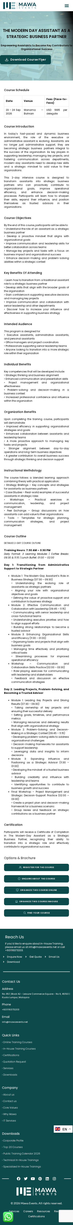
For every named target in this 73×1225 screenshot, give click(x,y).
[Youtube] (32, 1178)
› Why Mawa (9, 1114)
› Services (7, 1068)
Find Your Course (38, 912)
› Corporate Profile (13, 1140)
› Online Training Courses (17, 1042)
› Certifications (10, 1055)
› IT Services (9, 1120)
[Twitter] (25, 1178)
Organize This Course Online (38, 890)
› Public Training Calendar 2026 (21, 1153)
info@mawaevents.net (15, 1022)
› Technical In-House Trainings (20, 1160)
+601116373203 (14, 950)
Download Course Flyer (28, 60)
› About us (8, 1094)
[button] (66, 5)
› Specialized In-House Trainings (21, 1166)
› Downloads (9, 1074)
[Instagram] (54, 1178)
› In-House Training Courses (19, 1048)
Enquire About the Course (38, 878)
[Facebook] (18, 1178)
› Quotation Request (14, 1061)
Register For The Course (38, 867)
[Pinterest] (40, 1178)
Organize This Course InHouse (38, 901)
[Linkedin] (47, 1178)
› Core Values (10, 1107)
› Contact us (9, 1101)
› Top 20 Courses (12, 1147)
